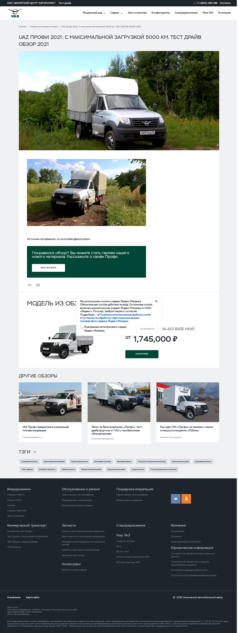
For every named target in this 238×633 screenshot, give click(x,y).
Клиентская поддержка (129, 500)
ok (186, 499)
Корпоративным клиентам (186, 541)
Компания (224, 13)
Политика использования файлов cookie (194, 575)
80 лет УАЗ (122, 551)
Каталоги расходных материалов (80, 549)
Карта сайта (32, 597)
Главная (23, 26)
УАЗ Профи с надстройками (22, 541)
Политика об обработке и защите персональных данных (190, 563)
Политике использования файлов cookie (125, 314)
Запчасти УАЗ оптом (73, 555)
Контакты (225, 2)
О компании (177, 531)
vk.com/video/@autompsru (73, 239)
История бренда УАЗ (128, 562)
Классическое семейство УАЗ (132, 556)
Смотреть (142, 353)
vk (176, 499)
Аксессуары (71, 564)
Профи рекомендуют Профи (43, 26)
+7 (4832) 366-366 (206, 2)
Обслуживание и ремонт (81, 489)
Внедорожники (19, 489)
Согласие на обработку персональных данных (192, 555)
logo (18, 13)
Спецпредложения (186, 13)
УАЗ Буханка (14, 546)
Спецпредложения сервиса (77, 505)
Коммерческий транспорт (27, 525)
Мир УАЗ (208, 13)
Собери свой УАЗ (16, 510)
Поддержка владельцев (134, 489)
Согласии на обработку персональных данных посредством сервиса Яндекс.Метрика (110, 319)
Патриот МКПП (15, 494)
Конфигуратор (161, 13)
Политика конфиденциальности (189, 570)
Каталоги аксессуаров (74, 569)
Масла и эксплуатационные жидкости (83, 531)
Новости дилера (125, 541)
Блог (119, 546)
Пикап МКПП (14, 500)
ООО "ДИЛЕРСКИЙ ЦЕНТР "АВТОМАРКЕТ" (31, 2)
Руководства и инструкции (77, 500)
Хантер (11, 505)
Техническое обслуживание (77, 494)
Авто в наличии (137, 13)
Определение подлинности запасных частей (83, 543)
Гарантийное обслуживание (132, 494)
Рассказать (49, 267)
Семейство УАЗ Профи (20, 531)
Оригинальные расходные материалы (83, 536)
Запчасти (69, 525)
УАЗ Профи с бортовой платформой (27, 536)
